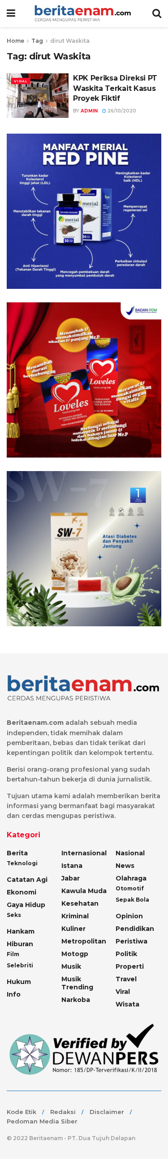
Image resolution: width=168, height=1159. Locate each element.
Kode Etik (21, 1111)
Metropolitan (83, 941)
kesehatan (80, 903)
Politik (126, 954)
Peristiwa (131, 941)
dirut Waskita (70, 40)
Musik (71, 966)
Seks (14, 915)
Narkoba (75, 1000)
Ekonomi (21, 892)
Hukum (19, 982)
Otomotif (130, 888)
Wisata (127, 1004)
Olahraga (131, 878)
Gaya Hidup (26, 905)
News (125, 866)
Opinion (129, 916)
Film (13, 954)
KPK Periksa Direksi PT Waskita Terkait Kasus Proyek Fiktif (115, 88)
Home (15, 40)
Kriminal (75, 916)
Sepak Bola (132, 899)
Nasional (130, 853)
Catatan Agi (27, 880)
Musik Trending (77, 983)
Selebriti (20, 965)
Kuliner (73, 929)
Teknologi (22, 863)
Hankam (20, 931)
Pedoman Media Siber (42, 1121)
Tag (37, 40)
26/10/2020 (121, 111)
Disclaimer (107, 1111)
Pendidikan (135, 929)
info (14, 994)
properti (130, 966)
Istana (71, 866)
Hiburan (20, 944)
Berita (17, 853)
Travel (126, 979)
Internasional (84, 853)
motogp (74, 954)
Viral (21, 81)
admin (89, 111)
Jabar (70, 878)
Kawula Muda (84, 891)
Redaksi (63, 1111)
